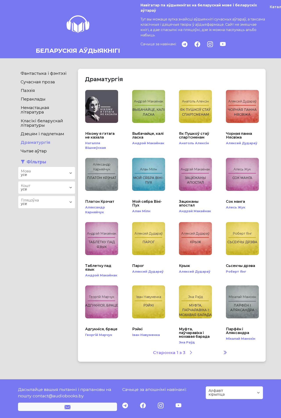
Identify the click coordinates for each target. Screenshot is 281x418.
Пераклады (33, 99)
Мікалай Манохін (240, 339)
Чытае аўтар (34, 150)
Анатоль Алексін (194, 143)
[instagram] (210, 44)
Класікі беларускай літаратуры (42, 123)
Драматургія (35, 142)
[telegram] (184, 44)
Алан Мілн (141, 211)
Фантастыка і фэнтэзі (44, 73)
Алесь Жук (235, 207)
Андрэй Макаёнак (148, 143)
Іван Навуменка (146, 335)
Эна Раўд (187, 342)
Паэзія (28, 90)
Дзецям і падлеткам (42, 133)
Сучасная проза (38, 81)
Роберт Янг (236, 272)
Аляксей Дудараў (241, 143)
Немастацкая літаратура (35, 110)
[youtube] (223, 44)
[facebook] (197, 44)
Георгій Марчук (98, 335)
